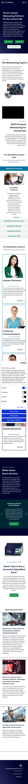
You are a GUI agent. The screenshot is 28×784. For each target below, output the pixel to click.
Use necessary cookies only (14, 420)
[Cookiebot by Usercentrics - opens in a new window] (20, 363)
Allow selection (14, 415)
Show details (20, 407)
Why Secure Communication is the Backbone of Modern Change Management (13, 631)
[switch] (24, 392)
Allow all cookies (14, 411)
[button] (23, 2)
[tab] (14, 168)
